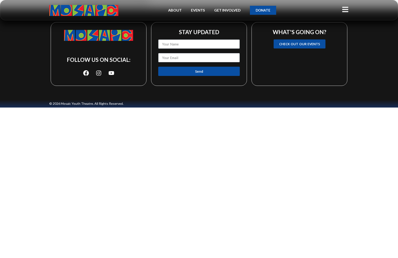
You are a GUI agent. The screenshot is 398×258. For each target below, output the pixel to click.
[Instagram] (98, 73)
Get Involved (227, 10)
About (175, 10)
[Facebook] (86, 73)
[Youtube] (111, 73)
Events (198, 10)
